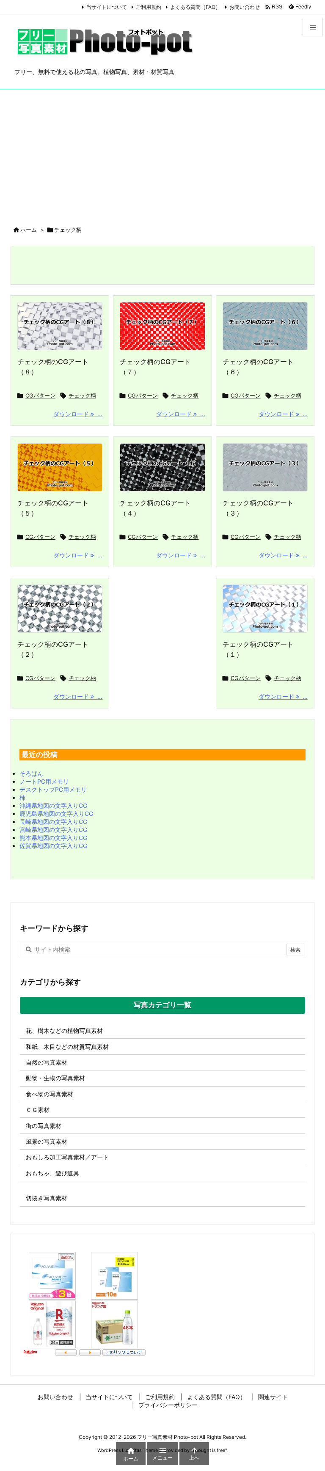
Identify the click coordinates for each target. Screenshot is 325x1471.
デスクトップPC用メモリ (53, 789)
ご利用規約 (148, 7)
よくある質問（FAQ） (195, 7)
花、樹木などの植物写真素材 (64, 1030)
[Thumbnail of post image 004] (162, 467)
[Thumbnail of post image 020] (265, 609)
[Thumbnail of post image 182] (162, 326)
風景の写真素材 (46, 1141)
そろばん (31, 773)
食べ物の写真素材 (49, 1094)
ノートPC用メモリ (44, 781)
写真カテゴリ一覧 (162, 1005)
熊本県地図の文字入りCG (53, 837)
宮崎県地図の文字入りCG (53, 829)
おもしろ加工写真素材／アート (67, 1157)
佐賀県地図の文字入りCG (53, 845)
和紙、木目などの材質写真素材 (67, 1046)
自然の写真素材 (46, 1062)
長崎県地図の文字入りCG (53, 821)
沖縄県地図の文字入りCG (53, 805)
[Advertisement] (162, 152)
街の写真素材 (43, 1125)
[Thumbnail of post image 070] (59, 467)
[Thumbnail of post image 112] (59, 609)
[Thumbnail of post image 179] (59, 326)
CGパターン (40, 395)
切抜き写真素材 (46, 1198)
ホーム (28, 229)
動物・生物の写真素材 (55, 1077)
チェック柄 (82, 395)
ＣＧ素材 (38, 1109)
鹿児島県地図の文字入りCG (56, 813)
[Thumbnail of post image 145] (265, 326)
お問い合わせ (244, 7)
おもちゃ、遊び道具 (52, 1173)
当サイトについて (106, 7)
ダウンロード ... (77, 413)
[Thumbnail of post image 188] (265, 467)
